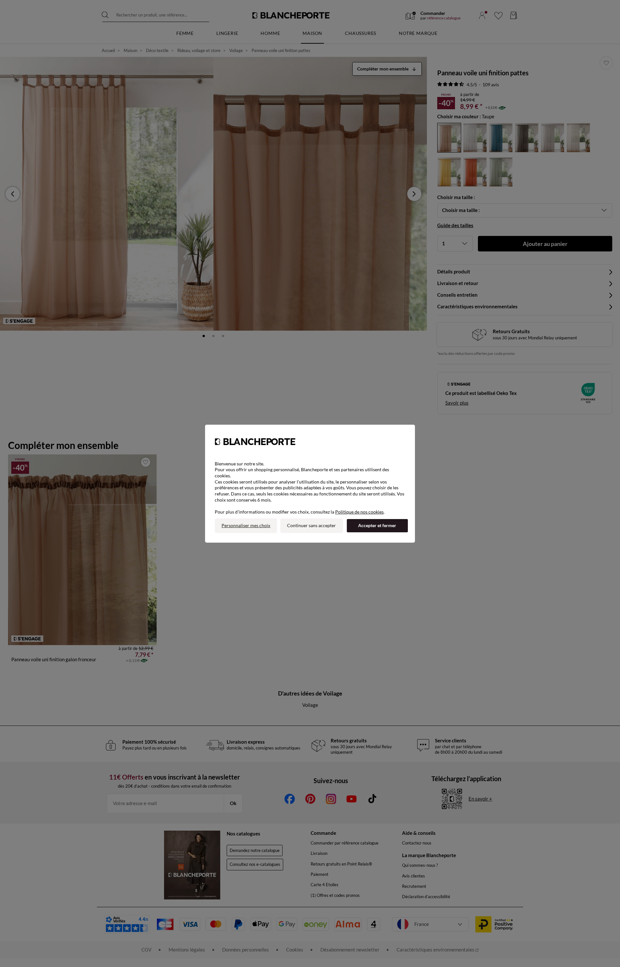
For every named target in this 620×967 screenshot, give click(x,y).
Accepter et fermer (377, 525)
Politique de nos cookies (359, 512)
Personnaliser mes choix (246, 525)
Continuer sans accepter (311, 525)
